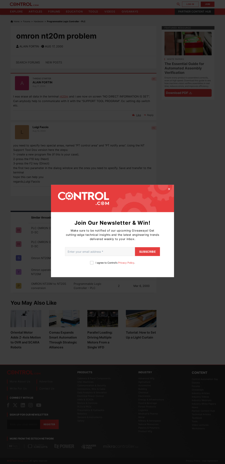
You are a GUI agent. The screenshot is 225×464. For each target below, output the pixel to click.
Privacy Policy (126, 262)
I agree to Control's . (115, 262)
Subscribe (147, 251)
